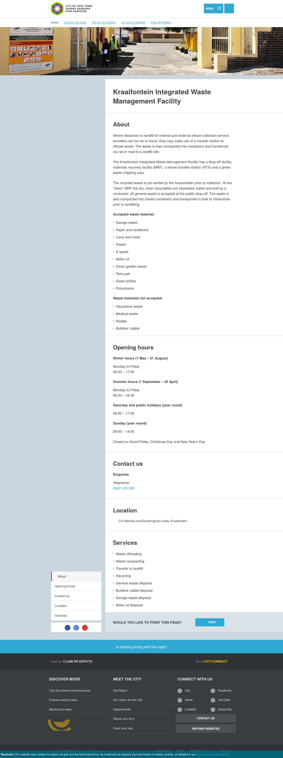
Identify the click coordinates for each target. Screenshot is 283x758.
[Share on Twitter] (76, 627)
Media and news (60, 709)
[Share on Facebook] (67, 627)
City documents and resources (69, 690)
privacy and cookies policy (212, 754)
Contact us (62, 596)
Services (61, 615)
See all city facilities (104, 22)
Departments (122, 709)
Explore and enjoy (75, 22)
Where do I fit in (123, 718)
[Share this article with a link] (85, 627)
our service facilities (133, 22)
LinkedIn (190, 709)
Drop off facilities (161, 22)
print (212, 622)
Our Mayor (120, 690)
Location (61, 605)
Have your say (123, 728)
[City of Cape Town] (71, 8)
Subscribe (224, 709)
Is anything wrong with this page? (141, 646)
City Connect (216, 661)
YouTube (223, 700)
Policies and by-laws (63, 700)
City (187, 690)
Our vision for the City (127, 700)
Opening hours (65, 586)
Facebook (224, 690)
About (62, 576)
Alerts (188, 700)
